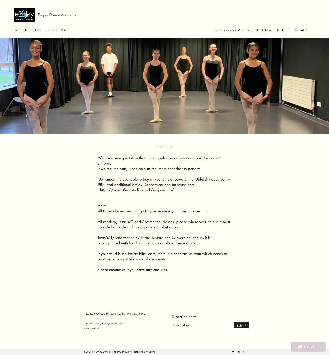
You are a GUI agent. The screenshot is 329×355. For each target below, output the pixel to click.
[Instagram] (283, 30)
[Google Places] (277, 30)
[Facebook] (288, 30)
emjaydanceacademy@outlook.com (233, 30)
